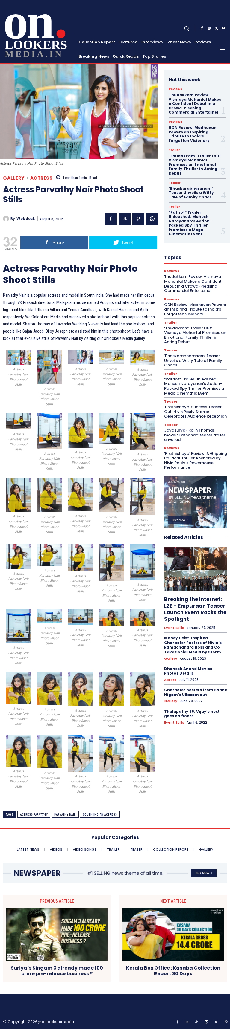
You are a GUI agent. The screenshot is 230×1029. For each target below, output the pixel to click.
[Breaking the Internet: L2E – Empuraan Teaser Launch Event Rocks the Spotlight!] (195, 569)
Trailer (174, 150)
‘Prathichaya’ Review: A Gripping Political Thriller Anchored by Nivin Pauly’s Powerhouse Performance (195, 460)
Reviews (175, 89)
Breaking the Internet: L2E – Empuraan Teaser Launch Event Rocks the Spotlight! (195, 609)
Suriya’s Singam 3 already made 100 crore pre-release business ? (57, 970)
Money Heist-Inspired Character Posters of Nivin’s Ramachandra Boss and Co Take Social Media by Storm (193, 645)
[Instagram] (209, 28)
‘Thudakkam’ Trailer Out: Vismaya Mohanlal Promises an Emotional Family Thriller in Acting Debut (195, 164)
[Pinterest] (138, 219)
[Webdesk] (6, 219)
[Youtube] (223, 28)
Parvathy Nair (65, 814)
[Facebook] (201, 28)
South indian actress (100, 814)
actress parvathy (34, 814)
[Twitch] (206, 1022)
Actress (41, 178)
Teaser (175, 182)
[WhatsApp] (152, 219)
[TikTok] (197, 1022)
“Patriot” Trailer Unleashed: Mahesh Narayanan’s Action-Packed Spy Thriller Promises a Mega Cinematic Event (190, 223)
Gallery (14, 178)
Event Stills (174, 628)
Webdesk (25, 219)
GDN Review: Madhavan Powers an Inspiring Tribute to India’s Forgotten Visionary (193, 134)
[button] (186, 28)
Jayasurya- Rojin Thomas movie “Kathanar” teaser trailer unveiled (194, 434)
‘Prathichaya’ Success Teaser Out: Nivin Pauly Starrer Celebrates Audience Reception (195, 411)
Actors (170, 680)
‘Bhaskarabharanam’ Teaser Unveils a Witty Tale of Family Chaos (191, 193)
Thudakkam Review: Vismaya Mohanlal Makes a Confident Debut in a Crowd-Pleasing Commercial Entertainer (195, 103)
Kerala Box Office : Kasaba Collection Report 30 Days (173, 970)
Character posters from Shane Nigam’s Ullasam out (195, 692)
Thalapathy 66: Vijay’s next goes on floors (192, 714)
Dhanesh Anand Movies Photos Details (188, 671)
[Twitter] (216, 28)
